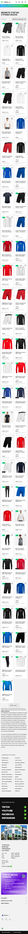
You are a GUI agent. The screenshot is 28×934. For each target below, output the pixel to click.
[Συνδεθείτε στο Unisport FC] (19, 2)
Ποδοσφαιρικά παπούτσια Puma (19, 774)
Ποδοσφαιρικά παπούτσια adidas (19, 767)
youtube (7, 811)
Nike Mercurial (5, 760)
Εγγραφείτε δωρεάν (14, 891)
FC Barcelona (18, 772)
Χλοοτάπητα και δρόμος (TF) (7, 776)
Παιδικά (16, 776)
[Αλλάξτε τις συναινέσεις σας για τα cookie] (2, 928)
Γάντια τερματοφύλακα (7, 781)
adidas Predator (18, 760)
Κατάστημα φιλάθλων (20, 762)
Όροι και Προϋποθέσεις (6, 932)
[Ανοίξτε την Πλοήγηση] (25, 2)
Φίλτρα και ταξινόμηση (18, 19)
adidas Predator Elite (19, 786)
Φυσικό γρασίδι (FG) (19, 783)
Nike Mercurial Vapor (19, 781)
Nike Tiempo (4, 783)
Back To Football (18, 779)
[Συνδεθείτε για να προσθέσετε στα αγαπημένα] (12, 23)
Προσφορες (4, 767)
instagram (8, 818)
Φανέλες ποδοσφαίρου (20, 769)
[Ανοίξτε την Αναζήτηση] (16, 2)
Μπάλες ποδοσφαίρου (7, 779)
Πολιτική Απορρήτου (17, 932)
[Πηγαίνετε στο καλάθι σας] (22, 2)
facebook (8, 814)
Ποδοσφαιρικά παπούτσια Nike (5, 762)
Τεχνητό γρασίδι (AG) (6, 769)
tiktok (6, 807)
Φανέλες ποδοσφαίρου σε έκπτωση (7, 774)
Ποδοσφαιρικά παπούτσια (5, 758)
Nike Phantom (5, 772)
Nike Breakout (5, 786)
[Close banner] (26, 6)
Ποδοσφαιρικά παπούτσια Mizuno (19, 788)
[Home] (5, 2)
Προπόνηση (4, 788)
